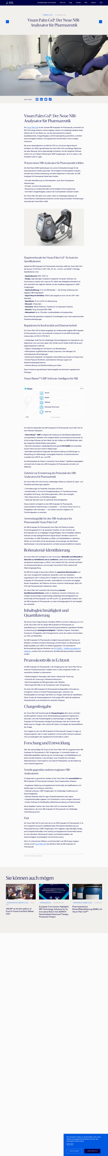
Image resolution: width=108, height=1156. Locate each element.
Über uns (62, 2)
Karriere (93, 2)
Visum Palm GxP (32, 127)
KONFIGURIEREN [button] (74, 1151)
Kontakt (78, 2)
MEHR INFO (70, 1144)
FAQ (86, 2)
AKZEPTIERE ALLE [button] (92, 1151)
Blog (70, 2)
